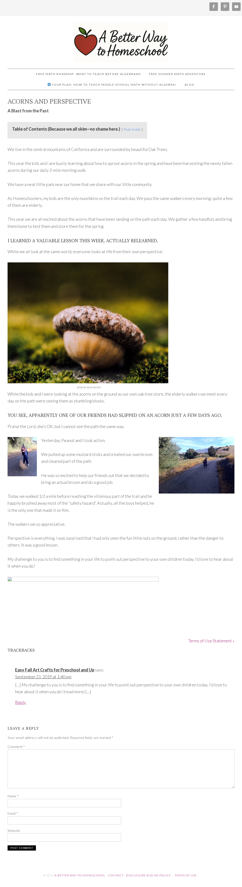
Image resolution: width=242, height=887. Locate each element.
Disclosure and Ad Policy (148, 875)
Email (13, 813)
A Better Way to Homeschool (121, 40)
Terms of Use (186, 875)
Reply (20, 702)
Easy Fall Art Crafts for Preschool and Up (54, 669)
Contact (116, 875)
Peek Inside (132, 129)
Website (14, 831)
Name (13, 796)
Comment (16, 747)
